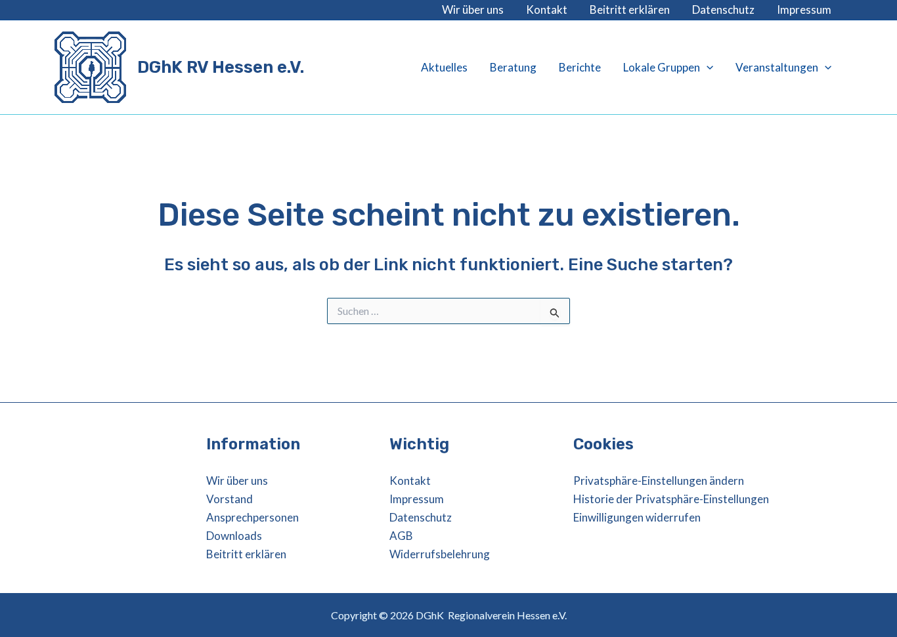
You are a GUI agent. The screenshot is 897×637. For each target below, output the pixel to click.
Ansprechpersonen (252, 517)
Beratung (513, 67)
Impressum (804, 9)
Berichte (580, 67)
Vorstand (229, 499)
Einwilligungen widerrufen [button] (637, 517)
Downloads (234, 536)
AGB (401, 536)
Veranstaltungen (776, 67)
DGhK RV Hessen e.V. (220, 67)
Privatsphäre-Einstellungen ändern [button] (658, 480)
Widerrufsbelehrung (439, 554)
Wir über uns (473, 9)
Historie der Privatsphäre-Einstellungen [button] (671, 499)
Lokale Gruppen (661, 67)
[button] (706, 67)
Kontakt (546, 9)
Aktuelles (444, 67)
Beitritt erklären (630, 9)
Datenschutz (723, 9)
